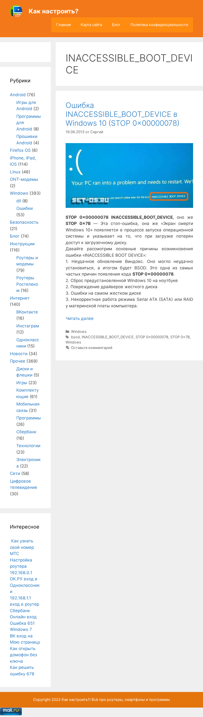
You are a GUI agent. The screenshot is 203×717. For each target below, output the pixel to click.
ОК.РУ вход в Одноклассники (25, 585)
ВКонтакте (27, 312)
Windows (79, 331)
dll (18, 200)
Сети (15, 473)
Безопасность (24, 222)
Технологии (28, 445)
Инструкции (22, 243)
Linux (15, 171)
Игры (21, 382)
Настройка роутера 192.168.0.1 (21, 566)
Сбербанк (26, 431)
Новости (18, 353)
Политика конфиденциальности (159, 24)
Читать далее (80, 318)
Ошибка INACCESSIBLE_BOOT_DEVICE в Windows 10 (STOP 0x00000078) (122, 114)
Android (18, 94)
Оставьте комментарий (91, 347)
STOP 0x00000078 (152, 337)
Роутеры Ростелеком (27, 284)
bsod (75, 337)
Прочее (17, 361)
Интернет (20, 298)
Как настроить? (53, 11)
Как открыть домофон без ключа (23, 655)
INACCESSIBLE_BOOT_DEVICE (108, 337)
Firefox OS (20, 150)
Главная (63, 24)
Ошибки (24, 208)
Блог (116, 24)
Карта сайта (91, 24)
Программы (28, 417)
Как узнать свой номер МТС (22, 547)
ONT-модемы (24, 179)
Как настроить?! (76, 699)
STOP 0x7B (180, 337)
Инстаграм (27, 325)
